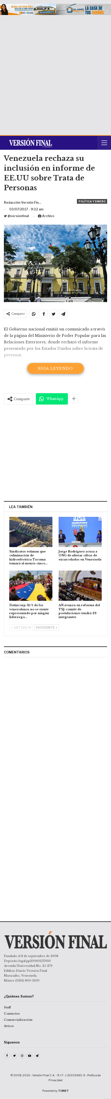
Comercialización (18, 1020)
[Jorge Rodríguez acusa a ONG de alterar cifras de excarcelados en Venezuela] (80, 532)
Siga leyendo (55, 368)
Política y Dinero (92, 201)
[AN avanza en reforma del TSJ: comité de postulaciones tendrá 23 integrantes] (80, 586)
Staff (7, 1007)
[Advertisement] (55, 73)
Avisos (9, 1026)
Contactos (12, 1013)
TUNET (63, 1091)
